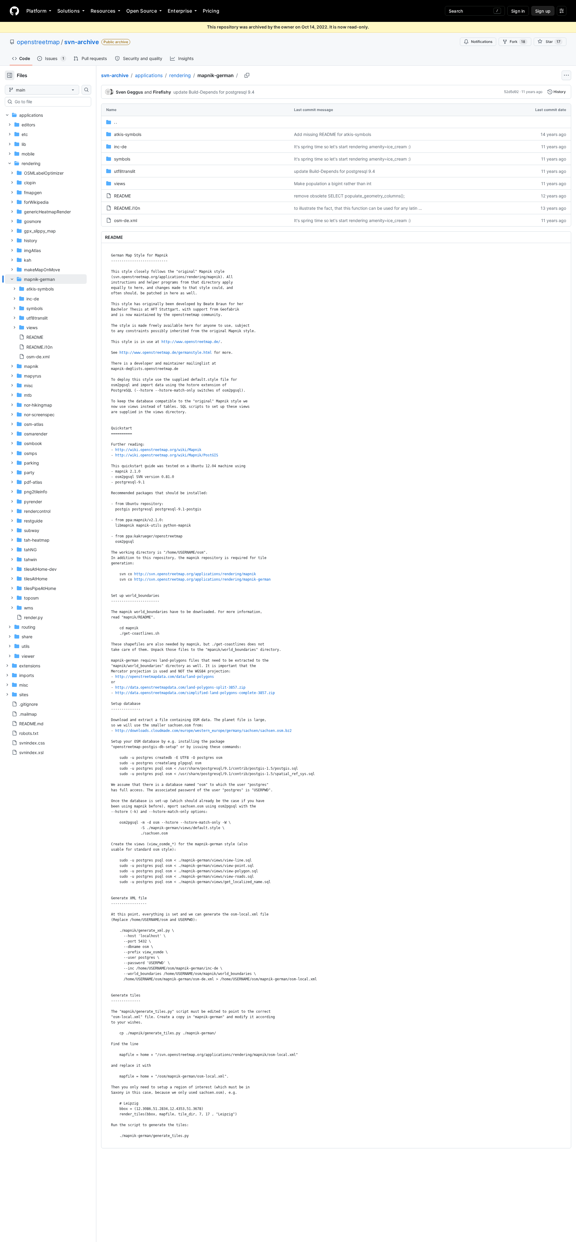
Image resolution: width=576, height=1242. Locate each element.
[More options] (566, 75)
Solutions (68, 11)
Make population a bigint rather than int (332, 183)
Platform (36, 11)
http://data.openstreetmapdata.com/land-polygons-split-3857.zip (180, 687)
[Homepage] (14, 11)
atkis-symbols (127, 134)
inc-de (120, 146)
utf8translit (124, 171)
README (122, 195)
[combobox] (50, 101)
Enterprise (180, 11)
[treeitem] (46, 317)
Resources (103, 11)
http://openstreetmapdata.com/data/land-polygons (164, 677)
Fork (517, 41)
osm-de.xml (125, 220)
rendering (180, 75)
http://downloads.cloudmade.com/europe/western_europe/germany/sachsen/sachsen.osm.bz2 (203, 731)
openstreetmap (38, 42)
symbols (122, 158)
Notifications (481, 41)
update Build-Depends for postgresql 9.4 (213, 92)
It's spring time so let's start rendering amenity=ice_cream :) (352, 146)
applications (149, 75)
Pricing (211, 11)
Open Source (141, 11)
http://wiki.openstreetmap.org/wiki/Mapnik (158, 450)
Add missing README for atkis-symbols (332, 134)
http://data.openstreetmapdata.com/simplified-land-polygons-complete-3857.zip (195, 693)
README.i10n (127, 208)
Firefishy (162, 92)
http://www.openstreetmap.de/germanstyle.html (165, 352)
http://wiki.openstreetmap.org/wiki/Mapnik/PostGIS (166, 455)
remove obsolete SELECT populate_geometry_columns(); (349, 195)
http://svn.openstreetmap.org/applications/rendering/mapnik (195, 574)
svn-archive (81, 42)
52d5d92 (511, 91)
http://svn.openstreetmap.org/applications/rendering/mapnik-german (202, 579)
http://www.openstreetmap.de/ (190, 342)
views (119, 183)
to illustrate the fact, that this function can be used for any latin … (358, 208)
